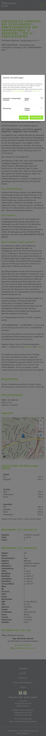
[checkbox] (41, 98)
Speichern (23, 117)
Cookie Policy (36, 91)
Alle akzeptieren (36, 117)
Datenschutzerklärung (17, 91)
